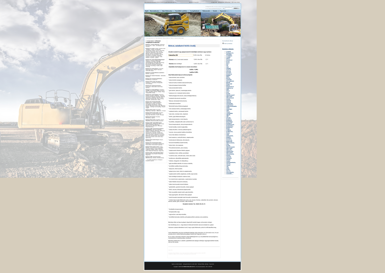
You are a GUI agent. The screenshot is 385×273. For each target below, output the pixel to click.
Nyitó (146, 11)
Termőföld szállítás (181, 11)
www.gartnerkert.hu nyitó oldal (190, 264)
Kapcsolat (223, 11)
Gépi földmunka (167, 11)
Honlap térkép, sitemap (203, 264)
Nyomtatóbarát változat (227, 40)
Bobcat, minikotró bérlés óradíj (177, 38)
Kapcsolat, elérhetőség (225, 2)
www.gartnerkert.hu (150, 38)
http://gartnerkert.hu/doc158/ (190, 254)
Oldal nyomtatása (228, 43)
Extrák (215, 11)
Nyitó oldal (214, 2)
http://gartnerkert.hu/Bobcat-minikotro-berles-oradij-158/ (194, 253)
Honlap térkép (236, 2)
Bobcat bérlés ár (166, 38)
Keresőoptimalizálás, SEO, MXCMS (204, 266)
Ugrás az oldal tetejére (177, 264)
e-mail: (213, 8)
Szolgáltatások (194, 11)
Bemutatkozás (154, 11)
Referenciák (206, 11)
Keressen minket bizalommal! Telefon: (223, 6)
